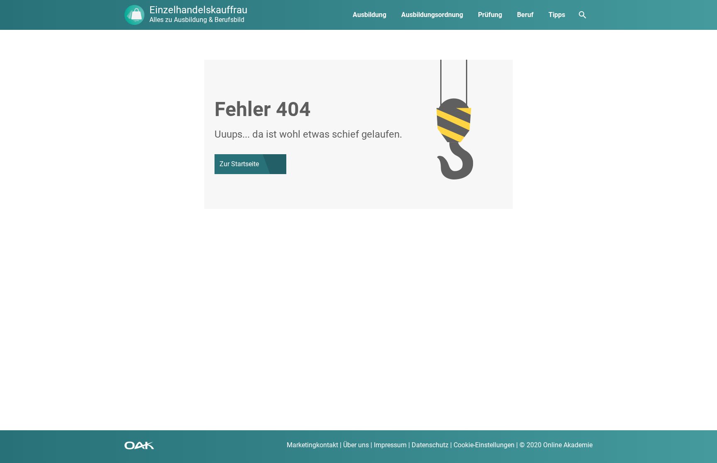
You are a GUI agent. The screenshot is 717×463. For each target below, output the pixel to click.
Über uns (356, 445)
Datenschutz (430, 445)
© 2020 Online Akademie (556, 445)
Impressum (390, 445)
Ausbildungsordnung (432, 15)
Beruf (525, 15)
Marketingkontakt (312, 445)
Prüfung (490, 15)
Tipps (557, 15)
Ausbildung (369, 15)
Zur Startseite (239, 164)
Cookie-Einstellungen (484, 445)
